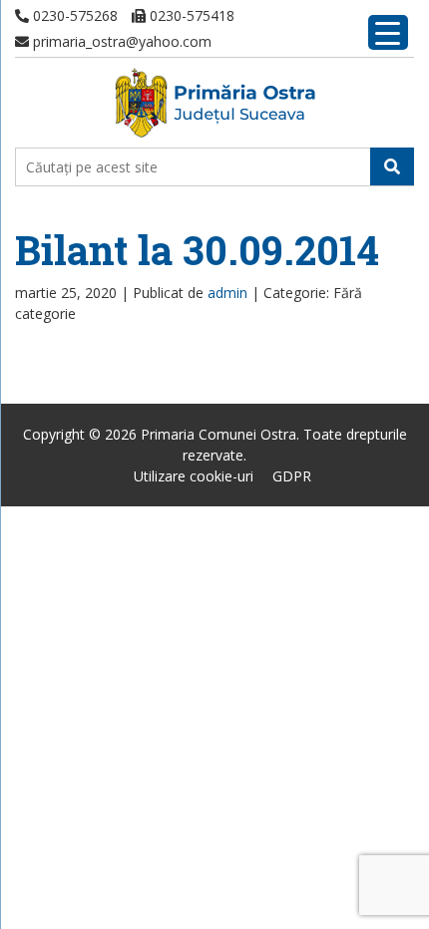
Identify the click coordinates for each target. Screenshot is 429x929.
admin (227, 292)
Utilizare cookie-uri (193, 475)
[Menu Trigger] (388, 32)
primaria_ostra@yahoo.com (120, 41)
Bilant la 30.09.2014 (197, 249)
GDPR (291, 475)
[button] (392, 166)
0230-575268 (73, 15)
